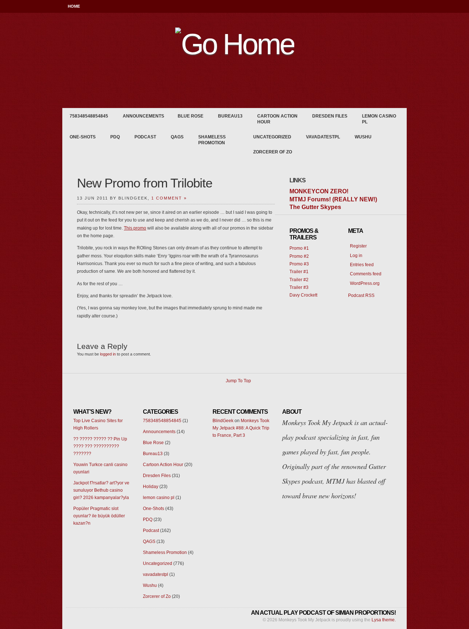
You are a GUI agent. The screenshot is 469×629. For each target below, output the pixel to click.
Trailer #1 (299, 271)
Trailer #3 (299, 287)
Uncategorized (272, 136)
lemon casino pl (379, 118)
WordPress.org (365, 283)
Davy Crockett (303, 295)
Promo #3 (299, 264)
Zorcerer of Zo (272, 152)
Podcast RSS (361, 295)
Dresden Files (329, 116)
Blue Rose (190, 116)
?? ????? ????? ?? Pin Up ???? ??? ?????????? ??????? (100, 446)
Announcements (143, 116)
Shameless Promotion (212, 139)
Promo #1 (299, 248)
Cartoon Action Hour (277, 118)
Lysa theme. (384, 619)
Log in (356, 255)
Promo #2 (299, 256)
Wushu (363, 136)
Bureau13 (230, 116)
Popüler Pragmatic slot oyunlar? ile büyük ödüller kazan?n (99, 516)
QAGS (177, 136)
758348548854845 (89, 116)
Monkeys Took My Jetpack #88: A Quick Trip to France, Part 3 (241, 428)
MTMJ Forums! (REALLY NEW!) (333, 199)
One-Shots (83, 136)
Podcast (145, 136)
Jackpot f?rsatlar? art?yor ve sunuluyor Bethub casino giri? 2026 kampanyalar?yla (101, 490)
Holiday (150, 486)
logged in (108, 354)
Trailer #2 (299, 279)
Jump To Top (238, 380)
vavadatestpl (323, 136)
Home (74, 6)
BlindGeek (223, 420)
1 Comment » (169, 198)
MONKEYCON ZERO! (318, 191)
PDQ (115, 136)
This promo (135, 228)
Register (358, 246)
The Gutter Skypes (315, 207)
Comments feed (365, 273)
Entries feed (362, 264)
